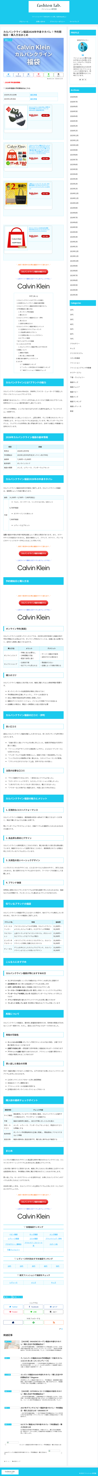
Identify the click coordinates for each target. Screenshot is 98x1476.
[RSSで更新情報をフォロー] (54, 1322)
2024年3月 (74, 237)
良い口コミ (23, 321)
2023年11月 (74, 256)
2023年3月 (74, 295)
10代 (9, 1266)
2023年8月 (74, 270)
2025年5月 (74, 169)
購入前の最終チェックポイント (28, 358)
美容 (71, 411)
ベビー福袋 (13, 1234)
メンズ (33, 1282)
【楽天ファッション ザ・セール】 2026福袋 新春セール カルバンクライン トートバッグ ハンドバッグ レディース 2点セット (39, 186)
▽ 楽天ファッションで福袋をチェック (33, 370)
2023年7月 (74, 275)
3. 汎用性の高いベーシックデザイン (31, 335)
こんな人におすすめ (24, 344)
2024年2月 (74, 241)
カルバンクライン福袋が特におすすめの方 (33, 347)
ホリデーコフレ (75, 372)
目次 (31, 296)
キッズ (53, 1282)
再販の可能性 (24, 353)
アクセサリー (75, 343)
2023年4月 (74, 290)
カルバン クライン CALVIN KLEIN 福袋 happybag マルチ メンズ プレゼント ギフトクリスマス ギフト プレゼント (39, 229)
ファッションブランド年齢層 (80, 367)
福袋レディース (18, 1297)
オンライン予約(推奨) (27, 312)
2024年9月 (74, 208)
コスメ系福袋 (75, 358)
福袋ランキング (75, 401)
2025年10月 (74, 145)
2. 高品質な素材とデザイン (28, 332)
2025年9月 (74, 150)
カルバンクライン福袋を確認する (33, 271)
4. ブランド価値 (25, 338)
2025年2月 (74, 184)
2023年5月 (74, 285)
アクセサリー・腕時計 (13, 1244)
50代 (57, 1266)
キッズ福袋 (33, 1234)
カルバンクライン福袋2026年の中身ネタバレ (32, 306)
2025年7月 (74, 159)
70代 (71, 338)
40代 (45, 1266)
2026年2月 (74, 126)
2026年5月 (74, 111)
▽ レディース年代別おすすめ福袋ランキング (35, 367)
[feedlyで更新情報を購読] (33, 1322)
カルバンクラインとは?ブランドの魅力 (30, 300)
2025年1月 (74, 188)
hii (83, 55)
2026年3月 (74, 121)
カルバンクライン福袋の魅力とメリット (31, 326)
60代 (71, 334)
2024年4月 (74, 232)
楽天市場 (33, 94)
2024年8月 (74, 213)
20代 (21, 1266)
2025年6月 (74, 164)
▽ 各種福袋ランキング (28, 364)
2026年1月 (74, 130)
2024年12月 (74, 193)
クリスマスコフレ (76, 353)
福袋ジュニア (75, 387)
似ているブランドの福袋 (26, 341)
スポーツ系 (53, 1244)
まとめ (20, 361)
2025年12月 (74, 135)
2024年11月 (74, 198)
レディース (13, 1282)
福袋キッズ (74, 382)
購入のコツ (23, 315)
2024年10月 (74, 203)
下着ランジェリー (13, 1249)
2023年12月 (74, 251)
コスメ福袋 (33, 1238)
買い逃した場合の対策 (27, 356)
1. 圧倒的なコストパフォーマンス (30, 329)
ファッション (75, 363)
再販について (22, 350)
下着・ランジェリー (77, 377)
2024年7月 (74, 217)
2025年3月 (74, 179)
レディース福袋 (13, 1238)
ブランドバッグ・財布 (53, 1238)
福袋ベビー (74, 392)
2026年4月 (74, 116)
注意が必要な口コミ (26, 323)
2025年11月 (74, 140)
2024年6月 (74, 222)
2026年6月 (74, 106)
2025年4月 (74, 174)
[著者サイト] (13, 1322)
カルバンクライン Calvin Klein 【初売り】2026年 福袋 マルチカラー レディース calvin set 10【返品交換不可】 (39, 108)
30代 (33, 1266)
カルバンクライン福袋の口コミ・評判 (30, 318)
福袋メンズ (8, 1297)
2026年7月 (74, 101)
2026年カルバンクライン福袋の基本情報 (31, 303)
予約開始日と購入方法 (25, 309)
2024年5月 (74, 227)
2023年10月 (74, 261)
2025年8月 (74, 155)
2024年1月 (74, 246)
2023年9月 (74, 266)
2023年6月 (74, 280)
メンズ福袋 (53, 1234)
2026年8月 (74, 97)
